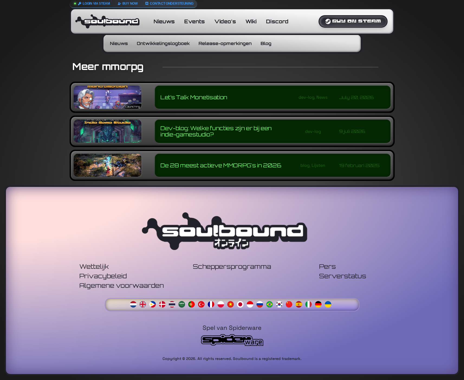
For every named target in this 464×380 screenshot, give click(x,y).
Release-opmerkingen (225, 43)
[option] (144, 304)
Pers (327, 266)
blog (305, 165)
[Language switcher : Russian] (261, 304)
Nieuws (164, 21)
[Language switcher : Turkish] (202, 304)
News (321, 97)
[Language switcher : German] (320, 304)
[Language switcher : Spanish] (300, 304)
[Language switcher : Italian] (310, 304)
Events (194, 21)
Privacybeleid (103, 276)
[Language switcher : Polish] (222, 304)
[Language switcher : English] (144, 304)
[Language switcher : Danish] (163, 304)
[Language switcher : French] (212, 304)
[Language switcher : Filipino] (154, 304)
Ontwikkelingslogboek (163, 43)
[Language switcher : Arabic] (183, 304)
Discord (277, 21)
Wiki (251, 21)
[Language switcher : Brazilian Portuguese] (271, 304)
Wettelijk (94, 266)
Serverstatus (342, 276)
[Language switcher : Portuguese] (193, 304)
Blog (266, 43)
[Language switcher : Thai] (173, 304)
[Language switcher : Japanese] (241, 304)
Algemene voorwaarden (121, 285)
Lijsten (318, 165)
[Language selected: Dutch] (232, 303)
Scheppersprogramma (232, 266)
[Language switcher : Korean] (280, 304)
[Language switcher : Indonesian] (251, 304)
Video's (225, 21)
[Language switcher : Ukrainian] (329, 304)
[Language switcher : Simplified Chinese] (290, 304)
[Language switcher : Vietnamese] (232, 304)
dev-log (306, 97)
